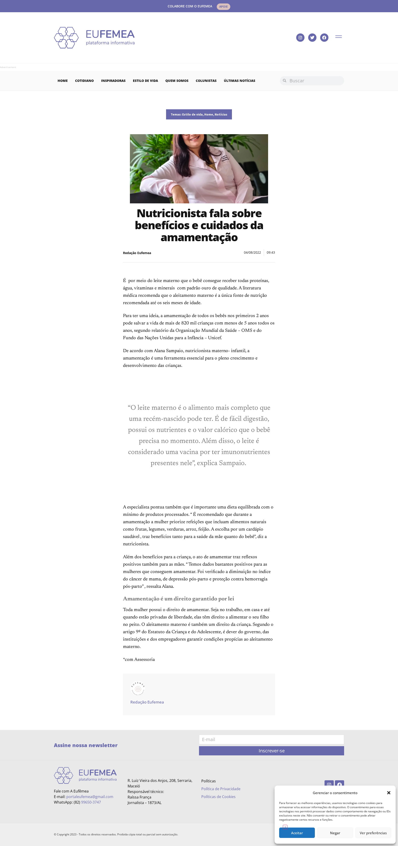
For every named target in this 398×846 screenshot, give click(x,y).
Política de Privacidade (220, 788)
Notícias (221, 114)
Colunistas (206, 80)
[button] (388, 792)
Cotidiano (84, 80)
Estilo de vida (145, 80)
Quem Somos (176, 80)
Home (63, 80)
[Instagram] (300, 37)
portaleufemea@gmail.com (89, 796)
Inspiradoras (113, 80)
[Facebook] (324, 37)
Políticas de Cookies (218, 796)
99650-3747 (91, 802)
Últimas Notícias (239, 80)
